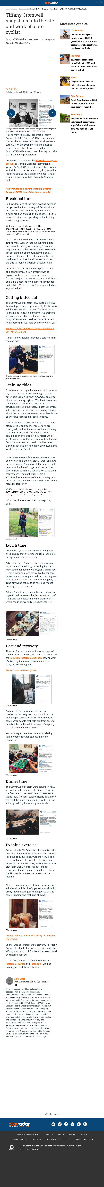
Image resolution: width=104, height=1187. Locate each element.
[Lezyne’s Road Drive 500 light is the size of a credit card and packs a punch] (65, 81)
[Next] (52, 113)
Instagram (11, 963)
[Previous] (11, 113)
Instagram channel (25, 657)
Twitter (21, 963)
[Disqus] (45, 1078)
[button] (32, 115)
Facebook (35, 963)
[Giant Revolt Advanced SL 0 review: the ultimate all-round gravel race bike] (65, 99)
